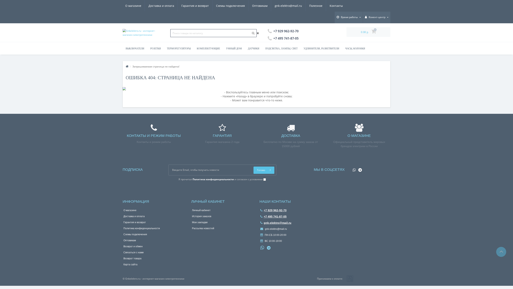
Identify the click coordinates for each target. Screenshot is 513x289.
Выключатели (135, 48)
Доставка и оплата (161, 6)
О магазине (133, 6)
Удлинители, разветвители (321, 48)
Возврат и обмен (133, 246)
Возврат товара (132, 258)
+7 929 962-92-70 (275, 210)
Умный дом (234, 48)
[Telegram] (359, 168)
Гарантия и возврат (195, 6)
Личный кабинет (201, 210)
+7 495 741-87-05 (275, 216)
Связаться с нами (133, 252)
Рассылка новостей (203, 228)
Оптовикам (260, 6)
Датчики (253, 48)
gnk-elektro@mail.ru (288, 6)
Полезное (315, 6)
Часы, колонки (355, 48)
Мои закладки (200, 222)
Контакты (336, 6)
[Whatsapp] (353, 168)
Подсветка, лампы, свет (281, 48)
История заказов (201, 216)
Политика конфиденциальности (141, 228)
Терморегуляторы (179, 48)
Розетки (155, 48)
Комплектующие (208, 48)
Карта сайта (130, 264)
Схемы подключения (230, 6)
